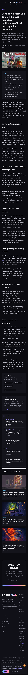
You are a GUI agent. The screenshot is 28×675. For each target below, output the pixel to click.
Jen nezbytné (14, 671)
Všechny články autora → (10, 409)
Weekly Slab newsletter (7, 629)
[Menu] (25, 3)
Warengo (21, 643)
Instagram (21, 620)
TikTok (21, 625)
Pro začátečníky (6, 618)
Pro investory (5, 621)
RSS (3, 631)
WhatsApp (9, 386)
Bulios (22, 640)
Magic (3, 9)
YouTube (21, 622)
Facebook (9, 382)
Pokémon (21, 597)
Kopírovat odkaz (10, 390)
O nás (3, 626)
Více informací (18, 668)
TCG (20, 602)
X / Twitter (18, 382)
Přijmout (6, 671)
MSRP (3, 260)
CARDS (14, 2)
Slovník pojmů (5, 623)
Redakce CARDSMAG (7, 45)
